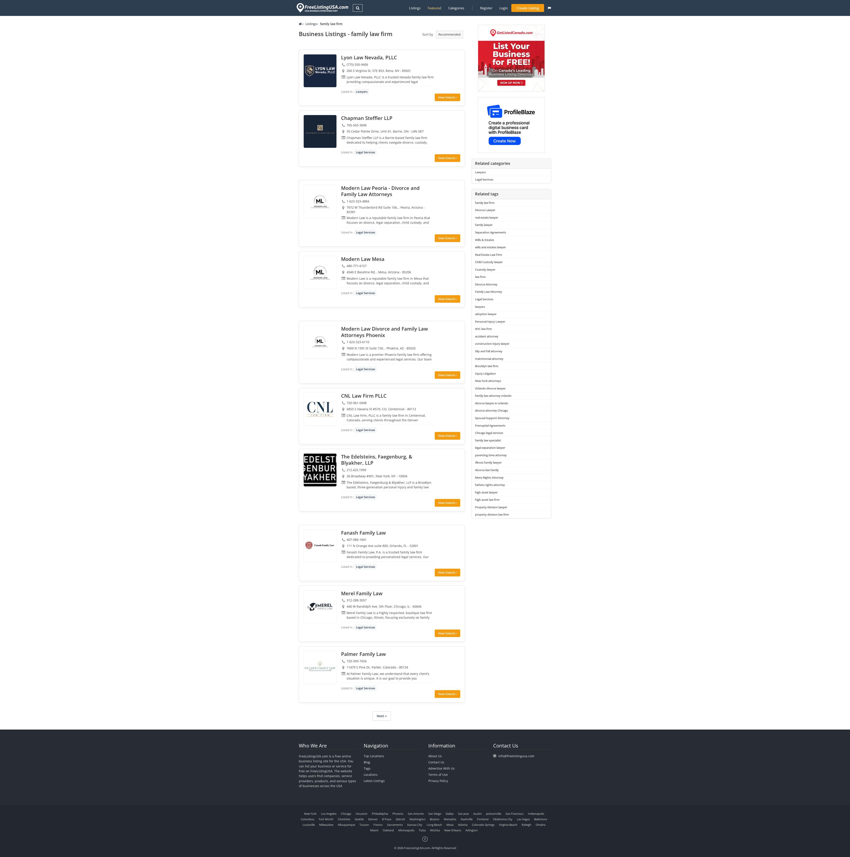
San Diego (434, 814)
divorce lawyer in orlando (491, 403)
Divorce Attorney (486, 284)
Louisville (309, 825)
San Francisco (515, 814)
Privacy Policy (438, 781)
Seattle (359, 819)
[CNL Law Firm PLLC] (320, 409)
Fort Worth (326, 819)
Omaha (540, 825)
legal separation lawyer (490, 448)
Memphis (450, 819)
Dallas (450, 814)
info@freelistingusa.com (516, 756)
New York (310, 814)
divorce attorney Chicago (491, 410)
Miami (374, 830)
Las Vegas (523, 819)
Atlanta (463, 825)
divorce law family (487, 470)
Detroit (400, 819)
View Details (447, 97)
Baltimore (540, 819)
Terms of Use (438, 774)
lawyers (480, 307)
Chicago (346, 814)
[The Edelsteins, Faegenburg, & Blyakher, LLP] (320, 470)
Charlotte (344, 819)
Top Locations (374, 756)
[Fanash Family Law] (320, 546)
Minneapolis (406, 830)
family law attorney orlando (493, 396)
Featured (434, 8)
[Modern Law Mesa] (320, 272)
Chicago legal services (489, 433)
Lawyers (361, 92)
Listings (415, 8)
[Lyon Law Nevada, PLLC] (320, 70)
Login (503, 8)
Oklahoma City (502, 819)
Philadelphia (380, 814)
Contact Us (436, 762)
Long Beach (434, 825)
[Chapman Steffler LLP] (320, 131)
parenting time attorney (491, 455)
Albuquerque (346, 825)
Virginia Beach (508, 825)
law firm (480, 277)
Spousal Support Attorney (492, 418)
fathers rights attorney (490, 485)
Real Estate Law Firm (488, 255)
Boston (434, 819)
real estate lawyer (486, 218)
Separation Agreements (490, 232)
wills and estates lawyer (490, 247)
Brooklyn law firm (486, 366)
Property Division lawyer (491, 507)
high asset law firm (487, 500)
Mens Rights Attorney (489, 478)
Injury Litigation (485, 374)
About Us (435, 756)
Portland (483, 819)
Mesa (450, 825)
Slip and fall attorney (488, 351)
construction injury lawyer (492, 344)
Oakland (388, 830)
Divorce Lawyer (485, 210)
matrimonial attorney (489, 359)
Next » (382, 716)
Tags (367, 768)
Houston (361, 814)
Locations (371, 774)
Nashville (467, 819)
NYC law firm (483, 329)
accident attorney (486, 336)
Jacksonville (493, 814)
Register (486, 8)
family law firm (485, 203)
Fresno (377, 825)
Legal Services (365, 152)
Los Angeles (328, 814)
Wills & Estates (484, 240)
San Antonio (416, 814)
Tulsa (422, 830)
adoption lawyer (485, 314)
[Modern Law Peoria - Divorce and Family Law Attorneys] (320, 201)
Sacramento (395, 825)
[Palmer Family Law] (320, 667)
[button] (549, 8)
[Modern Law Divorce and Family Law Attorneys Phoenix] (320, 342)
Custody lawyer (485, 270)
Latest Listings (374, 781)
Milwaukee (326, 825)
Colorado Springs (483, 825)
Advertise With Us (441, 768)
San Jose (463, 814)
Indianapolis (536, 814)
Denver (373, 819)
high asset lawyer (486, 492)
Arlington (472, 830)
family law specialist (488, 440)
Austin (477, 814)
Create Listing (528, 8)
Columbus (307, 819)
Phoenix (397, 814)
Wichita (435, 830)
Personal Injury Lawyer (490, 322)
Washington (417, 819)
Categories (456, 8)
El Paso (386, 819)
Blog (367, 762)
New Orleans (452, 830)
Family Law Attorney (488, 292)
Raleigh (526, 825)
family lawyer (484, 225)
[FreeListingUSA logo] (322, 7)
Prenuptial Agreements (490, 426)
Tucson (364, 825)
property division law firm (492, 514)
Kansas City (414, 825)
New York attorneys (488, 381)
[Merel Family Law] (320, 606)
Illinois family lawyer (488, 462)
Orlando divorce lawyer (490, 388)
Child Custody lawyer (489, 262)
